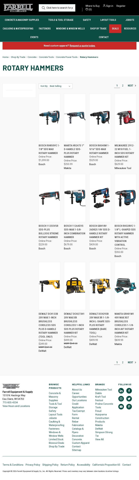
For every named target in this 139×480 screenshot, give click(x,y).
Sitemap (76, 450)
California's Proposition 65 (106, 464)
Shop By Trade (98, 28)
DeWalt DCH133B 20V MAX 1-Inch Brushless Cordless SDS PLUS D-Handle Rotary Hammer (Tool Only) (48, 325)
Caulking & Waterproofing (18, 28)
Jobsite (129, 20)
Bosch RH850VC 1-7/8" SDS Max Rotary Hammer (49, 149)
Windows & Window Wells (70, 28)
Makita (99, 425)
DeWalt (99, 428)
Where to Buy (92, 6)
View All (99, 439)
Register (120, 6)
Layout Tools (108, 20)
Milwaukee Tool (103, 389)
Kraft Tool (100, 396)
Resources (130, 28)
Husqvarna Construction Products (102, 418)
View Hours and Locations (16, 406)
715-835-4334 (10, 402)
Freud (98, 411)
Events (34, 37)
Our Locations (79, 400)
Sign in (109, 6)
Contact (76, 446)
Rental (75, 418)
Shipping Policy (50, 464)
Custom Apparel (81, 443)
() (90, 9)
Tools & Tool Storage (60, 20)
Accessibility (83, 464)
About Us (77, 389)
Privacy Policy (33, 464)
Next (131, 85)
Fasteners (45, 28)
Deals (115, 28)
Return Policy (68, 464)
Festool (99, 400)
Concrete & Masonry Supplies (22, 20)
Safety (87, 20)
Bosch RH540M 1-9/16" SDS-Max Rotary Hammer (99, 149)
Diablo (98, 393)
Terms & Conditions (13, 464)
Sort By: (44, 86)
